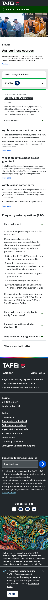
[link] (24, 104)
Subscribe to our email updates (19, 458)
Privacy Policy (9, 492)
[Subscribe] (42, 464)
